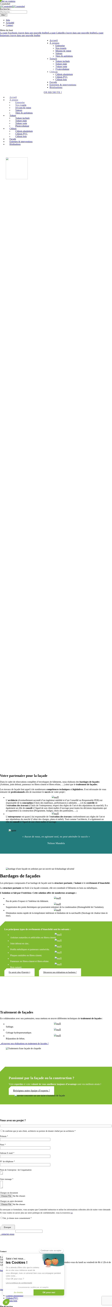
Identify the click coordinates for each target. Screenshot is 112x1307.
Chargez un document (9, 1193)
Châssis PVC (12, 1298)
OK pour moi (49, 1292)
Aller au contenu (7, 1)
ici (72, 1213)
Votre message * (6, 1179)
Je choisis (18, 1292)
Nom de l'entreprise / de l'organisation (16, 1170)
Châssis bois (11, 1300)
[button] (6, 1302)
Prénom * (4, 1136)
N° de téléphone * (7, 1161)
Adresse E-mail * (7, 1153)
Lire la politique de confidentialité (19, 1283)
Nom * (3, 1145)
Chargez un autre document (11, 1201)
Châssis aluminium (14, 1295)
